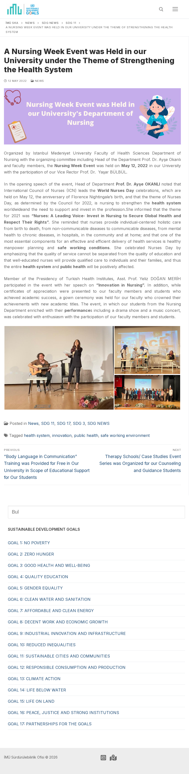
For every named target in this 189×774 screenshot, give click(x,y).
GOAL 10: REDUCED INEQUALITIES (42, 644)
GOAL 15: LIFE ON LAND (31, 701)
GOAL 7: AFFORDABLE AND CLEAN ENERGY (51, 610)
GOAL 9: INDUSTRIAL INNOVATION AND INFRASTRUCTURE (67, 633)
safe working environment (125, 435)
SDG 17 (63, 423)
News (39, 81)
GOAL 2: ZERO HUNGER (31, 554)
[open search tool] (161, 9)
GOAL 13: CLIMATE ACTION (34, 678)
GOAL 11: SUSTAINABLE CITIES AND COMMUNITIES (59, 656)
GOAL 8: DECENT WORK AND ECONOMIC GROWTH (58, 621)
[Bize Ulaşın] (113, 757)
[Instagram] (103, 757)
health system (37, 435)
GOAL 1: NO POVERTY (29, 542)
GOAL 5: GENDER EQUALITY (35, 588)
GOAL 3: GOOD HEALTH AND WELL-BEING (49, 565)
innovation (62, 435)
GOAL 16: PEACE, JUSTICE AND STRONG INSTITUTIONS (63, 712)
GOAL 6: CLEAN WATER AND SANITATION (49, 599)
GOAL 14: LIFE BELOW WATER (37, 690)
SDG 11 (47, 423)
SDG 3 (79, 423)
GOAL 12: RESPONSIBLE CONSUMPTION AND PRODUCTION (67, 667)
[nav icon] (175, 9)
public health (86, 435)
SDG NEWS (98, 423)
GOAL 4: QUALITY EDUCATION (38, 576)
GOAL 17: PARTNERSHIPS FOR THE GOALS (50, 723)
